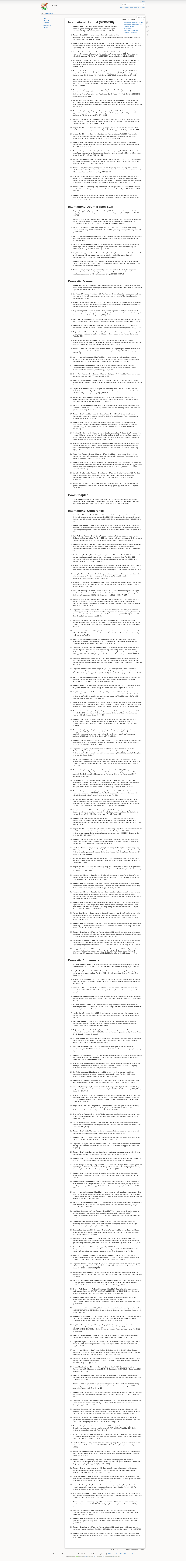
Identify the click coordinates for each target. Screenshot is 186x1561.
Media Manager (134, 7)
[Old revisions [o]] (147, 27)
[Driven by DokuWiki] (115, 1556)
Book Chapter (128, 28)
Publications (47, 26)
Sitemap (142, 7)
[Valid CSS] (106, 1556)
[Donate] (79, 1556)
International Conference (131, 30)
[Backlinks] (147, 31)
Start (44, 18)
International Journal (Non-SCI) (133, 24)
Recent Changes (124, 7)
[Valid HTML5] (97, 1556)
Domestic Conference (130, 32)
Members (46, 22)
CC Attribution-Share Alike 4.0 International (120, 1554)
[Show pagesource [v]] (147, 23)
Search (144, 4)
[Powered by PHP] (88, 1556)
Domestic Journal (129, 26)
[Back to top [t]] (147, 35)
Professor (46, 20)
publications (49, 13)
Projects (45, 27)
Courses (45, 24)
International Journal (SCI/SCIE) (133, 23)
